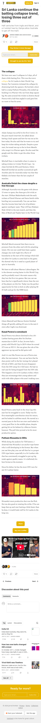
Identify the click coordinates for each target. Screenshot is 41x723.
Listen (36, 36)
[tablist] (11, 596)
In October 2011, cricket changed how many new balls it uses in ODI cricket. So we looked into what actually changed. (14, 651)
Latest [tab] (9, 623)
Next (34, 581)
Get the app (31, 713)
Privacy (21, 706)
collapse (5, 81)
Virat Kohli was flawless (12, 662)
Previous (8, 581)
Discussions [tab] (18, 623)
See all (6, 678)
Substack (10, 718)
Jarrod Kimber (14, 35)
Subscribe (29, 3)
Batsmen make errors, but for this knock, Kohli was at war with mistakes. (14, 666)
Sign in (36, 3)
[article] (20, 634)
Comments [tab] (6, 596)
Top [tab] (4, 623)
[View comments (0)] (11, 42)
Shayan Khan (26, 35)
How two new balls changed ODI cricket (14, 645)
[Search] (37, 623)
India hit (5, 629)
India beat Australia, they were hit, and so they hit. (14, 633)
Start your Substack (15, 713)
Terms (28, 706)
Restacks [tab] (16, 596)
